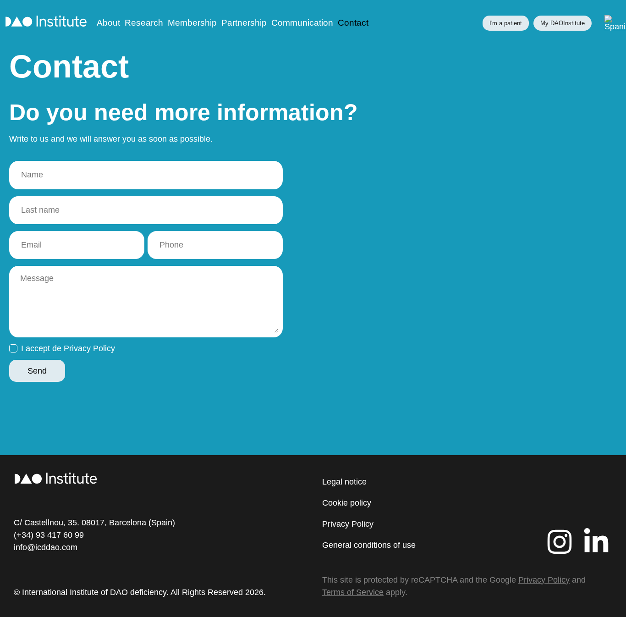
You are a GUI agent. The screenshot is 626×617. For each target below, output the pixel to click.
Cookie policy (346, 502)
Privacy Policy (347, 524)
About (108, 23)
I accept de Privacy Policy (68, 348)
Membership (192, 23)
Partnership (244, 23)
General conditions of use (369, 545)
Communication (302, 23)
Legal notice (344, 481)
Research (144, 23)
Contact (353, 23)
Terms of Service (353, 592)
